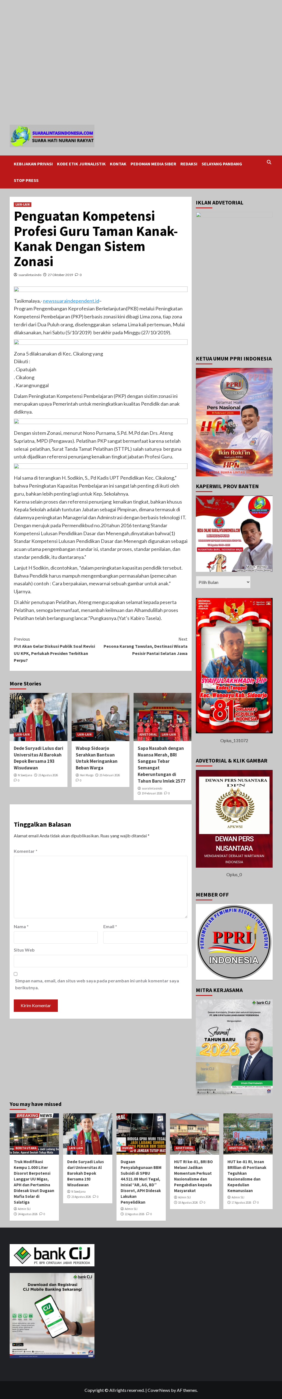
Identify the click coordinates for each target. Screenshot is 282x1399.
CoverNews (159, 1390)
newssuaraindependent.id (71, 301)
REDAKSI (188, 163)
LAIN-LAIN (22, 204)
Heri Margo (86, 775)
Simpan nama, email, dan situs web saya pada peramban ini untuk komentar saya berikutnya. (97, 984)
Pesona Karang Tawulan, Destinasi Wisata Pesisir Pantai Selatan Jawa (146, 646)
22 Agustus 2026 (134, 1214)
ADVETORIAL (148, 734)
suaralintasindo (29, 275)
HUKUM (127, 1148)
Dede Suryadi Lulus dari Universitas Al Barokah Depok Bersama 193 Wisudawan (38, 758)
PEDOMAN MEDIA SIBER (153, 163)
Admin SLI (24, 1209)
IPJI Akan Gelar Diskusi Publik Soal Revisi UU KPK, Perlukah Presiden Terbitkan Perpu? (54, 649)
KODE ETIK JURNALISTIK (81, 163)
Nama (21, 926)
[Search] (269, 162)
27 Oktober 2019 (60, 275)
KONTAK (118, 163)
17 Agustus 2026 (241, 1202)
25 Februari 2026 (109, 775)
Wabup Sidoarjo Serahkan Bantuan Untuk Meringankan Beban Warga (97, 758)
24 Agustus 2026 (27, 1214)
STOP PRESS (26, 180)
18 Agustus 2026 (188, 1202)
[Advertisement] (141, 19)
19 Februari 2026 (152, 793)
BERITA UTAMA (25, 1148)
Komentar (25, 851)
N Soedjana (25, 775)
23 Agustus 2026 (48, 775)
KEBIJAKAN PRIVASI (33, 163)
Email (110, 926)
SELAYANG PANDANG (222, 163)
